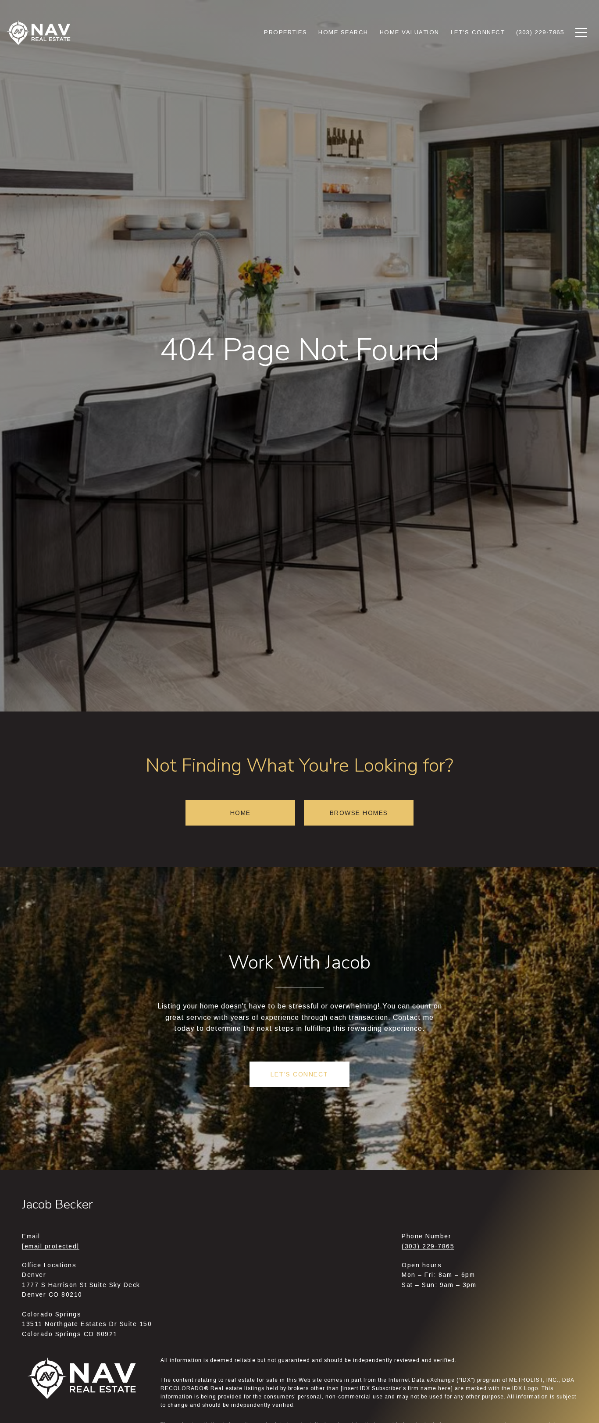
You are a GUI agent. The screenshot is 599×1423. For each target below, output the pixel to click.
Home (240, 812)
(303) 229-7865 (428, 1246)
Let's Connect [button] (299, 1074)
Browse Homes (359, 812)
